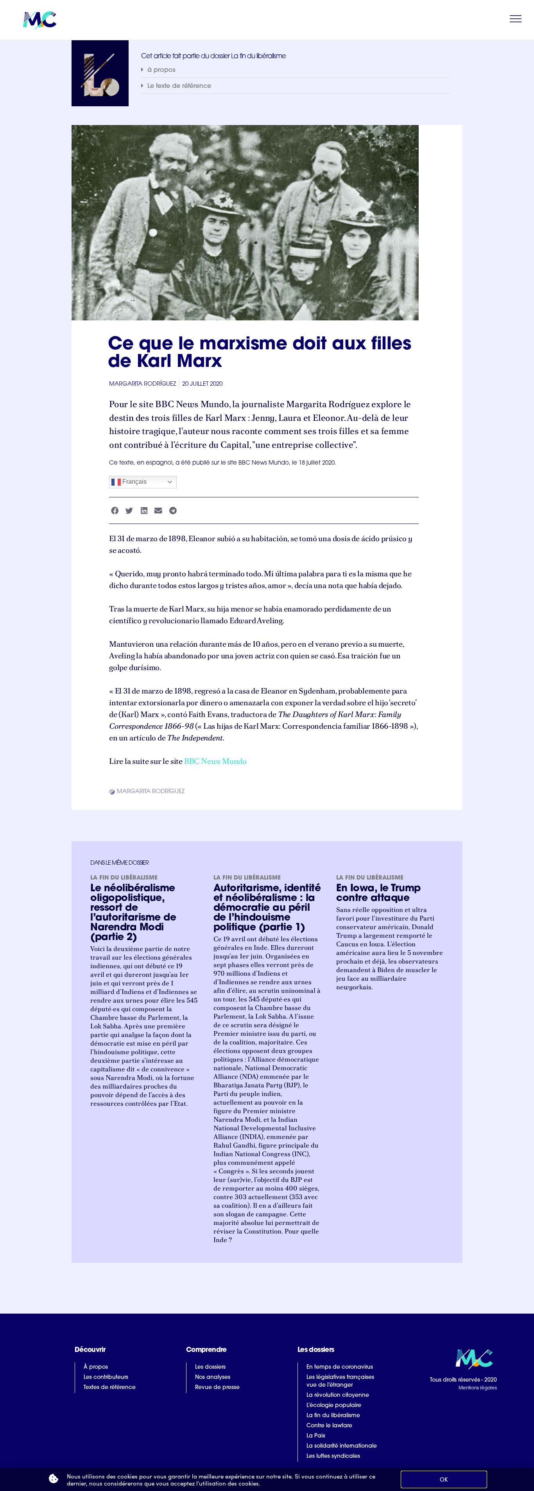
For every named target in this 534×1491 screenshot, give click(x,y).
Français (134, 481)
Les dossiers (210, 1367)
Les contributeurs (106, 1377)
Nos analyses (212, 1377)
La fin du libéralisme (124, 878)
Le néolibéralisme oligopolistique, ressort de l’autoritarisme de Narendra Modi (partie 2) (133, 913)
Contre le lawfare (329, 1426)
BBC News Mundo (215, 761)
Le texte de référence (179, 86)
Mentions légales (477, 1388)
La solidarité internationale (341, 1446)
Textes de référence (110, 1388)
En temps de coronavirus (339, 1367)
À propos (96, 1367)
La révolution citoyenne (337, 1395)
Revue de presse (217, 1388)
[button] (295, 70)
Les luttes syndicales (333, 1456)
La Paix (315, 1436)
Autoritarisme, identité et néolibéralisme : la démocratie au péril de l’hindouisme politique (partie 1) (267, 908)
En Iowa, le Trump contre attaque (378, 893)
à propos (161, 70)
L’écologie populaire (333, 1406)
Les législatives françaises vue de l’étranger (340, 1381)
